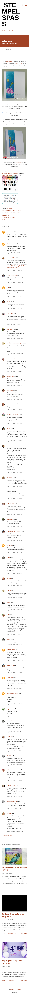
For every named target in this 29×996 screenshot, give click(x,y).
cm (8, 287)
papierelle (10, 709)
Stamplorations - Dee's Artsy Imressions (11, 214)
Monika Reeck (11, 445)
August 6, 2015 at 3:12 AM (14, 688)
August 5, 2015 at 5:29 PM (14, 498)
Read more (24, 887)
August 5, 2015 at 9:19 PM (14, 644)
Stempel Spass (11, 15)
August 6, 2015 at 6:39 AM (14, 751)
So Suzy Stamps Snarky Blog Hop (13, 915)
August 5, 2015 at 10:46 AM (15, 282)
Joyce (8, 639)
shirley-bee (10, 477)
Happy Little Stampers (7, 175)
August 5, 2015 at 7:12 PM (14, 597)
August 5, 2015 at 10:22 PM (15, 660)
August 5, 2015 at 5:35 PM (14, 514)
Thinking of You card (8, 217)
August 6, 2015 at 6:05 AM (14, 731)
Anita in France (11, 785)
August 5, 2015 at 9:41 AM (14, 239)
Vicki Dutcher (11, 404)
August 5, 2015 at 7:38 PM (14, 634)
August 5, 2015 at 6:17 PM (14, 552)
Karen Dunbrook (12, 801)
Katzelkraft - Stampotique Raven (14, 868)
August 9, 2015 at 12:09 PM (15, 808)
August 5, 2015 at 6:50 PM (14, 585)
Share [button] (3, 220)
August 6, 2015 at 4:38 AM (14, 716)
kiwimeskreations (12, 693)
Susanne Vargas (12, 275)
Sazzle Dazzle (11, 721)
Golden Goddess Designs (14, 343)
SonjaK (9, 590)
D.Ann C (9, 545)
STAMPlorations (10, 61)
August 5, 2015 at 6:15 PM (14, 540)
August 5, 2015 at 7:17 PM (14, 610)
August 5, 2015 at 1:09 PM (14, 385)
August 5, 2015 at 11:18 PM (14, 672)
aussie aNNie (11, 258)
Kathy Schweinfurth (13, 770)
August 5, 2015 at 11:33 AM (14, 296)
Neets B (9, 736)
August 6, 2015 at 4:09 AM (14, 704)
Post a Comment (7, 835)
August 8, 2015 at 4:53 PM (14, 796)
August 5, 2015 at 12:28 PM (15, 338)
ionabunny (10, 519)
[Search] (22, 3)
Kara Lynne (10, 376)
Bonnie (9, 578)
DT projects (19, 162)
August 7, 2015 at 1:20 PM (14, 765)
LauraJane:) (10, 329)
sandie (9, 301)
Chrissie (9, 813)
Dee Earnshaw (11, 244)
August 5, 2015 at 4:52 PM (14, 486)
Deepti (9, 428)
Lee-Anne (10, 390)
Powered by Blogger (15, 989)
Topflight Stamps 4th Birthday (12, 962)
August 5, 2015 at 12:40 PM (15, 354)
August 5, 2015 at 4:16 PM (14, 441)
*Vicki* (9, 756)
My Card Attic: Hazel (13, 359)
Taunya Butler (11, 649)
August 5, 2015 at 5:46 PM (14, 526)
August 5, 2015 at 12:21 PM (14, 324)
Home (3, 30)
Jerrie (8, 602)
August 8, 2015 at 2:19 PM (14, 780)
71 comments (11, 980)
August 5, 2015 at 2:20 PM (14, 423)
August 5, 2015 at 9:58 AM (14, 253)
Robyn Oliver (11, 503)
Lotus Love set (18, 63)
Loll (8, 614)
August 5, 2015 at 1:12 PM (14, 399)
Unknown (10, 232)
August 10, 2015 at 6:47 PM (15, 831)
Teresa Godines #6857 (14, 531)
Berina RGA (10, 665)
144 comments (11, 933)
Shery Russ (10, 313)
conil (8, 557)
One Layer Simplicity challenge (10, 173)
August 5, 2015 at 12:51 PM (14, 371)
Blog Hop (9, 208)
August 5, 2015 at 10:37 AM (15, 270)
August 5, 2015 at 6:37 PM (14, 573)
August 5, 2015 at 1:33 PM (14, 409)
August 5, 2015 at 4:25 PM (14, 472)
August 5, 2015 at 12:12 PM (14, 308)
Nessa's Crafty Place (13, 414)
